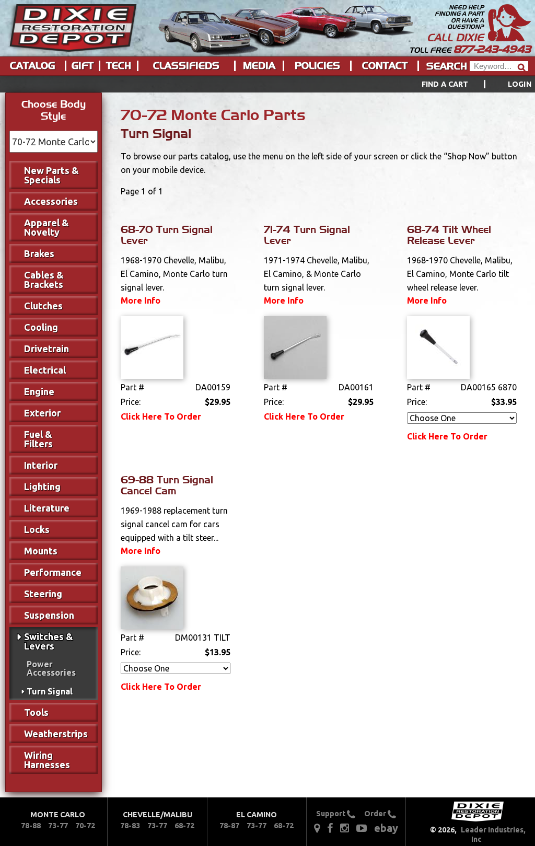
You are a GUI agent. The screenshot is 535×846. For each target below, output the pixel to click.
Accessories (51, 201)
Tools (36, 712)
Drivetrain (46, 348)
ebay (386, 828)
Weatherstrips (56, 733)
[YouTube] (361, 827)
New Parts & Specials (51, 175)
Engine (39, 391)
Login (519, 84)
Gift (83, 66)
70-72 (85, 825)
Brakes (39, 253)
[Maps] (317, 827)
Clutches (43, 305)
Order (376, 813)
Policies (317, 66)
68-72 (184, 825)
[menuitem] (465, 84)
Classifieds (186, 66)
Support (331, 813)
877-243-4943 (492, 49)
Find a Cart (445, 84)
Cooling (41, 327)
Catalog (32, 66)
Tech (118, 66)
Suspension (49, 615)
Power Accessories (51, 668)
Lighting (42, 486)
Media (259, 66)
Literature (46, 508)
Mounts (40, 551)
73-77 (58, 825)
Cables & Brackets (44, 279)
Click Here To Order (161, 416)
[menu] (267, 84)
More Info (140, 300)
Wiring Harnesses (47, 760)
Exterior (42, 413)
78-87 (229, 825)
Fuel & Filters (38, 439)
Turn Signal (50, 691)
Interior (40, 465)
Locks (37, 529)
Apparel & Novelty (46, 227)
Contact (385, 66)
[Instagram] (344, 827)
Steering (43, 593)
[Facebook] (330, 827)
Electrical (45, 370)
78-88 (31, 825)
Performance (53, 572)
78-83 (130, 825)
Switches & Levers (48, 641)
